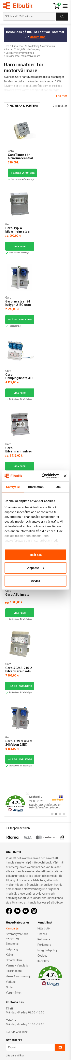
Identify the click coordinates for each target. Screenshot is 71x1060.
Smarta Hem (14, 960)
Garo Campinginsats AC (19, 376)
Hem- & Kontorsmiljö (18, 976)
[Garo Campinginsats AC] (20, 350)
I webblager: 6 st (15, 326)
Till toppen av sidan (18, 828)
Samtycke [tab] (13, 486)
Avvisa (35, 580)
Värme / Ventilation (18, 965)
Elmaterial (17, 46)
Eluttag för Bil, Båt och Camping (23, 49)
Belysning (12, 949)
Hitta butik (43, 928)
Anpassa (33, 567)
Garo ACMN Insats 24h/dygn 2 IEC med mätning (19, 744)
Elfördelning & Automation (40, 46)
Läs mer (61, 96)
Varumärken (13, 992)
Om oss (42, 934)
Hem (6, 46)
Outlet (10, 987)
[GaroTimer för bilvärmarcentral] (22, 131)
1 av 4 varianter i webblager (19, 253)
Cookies (42, 955)
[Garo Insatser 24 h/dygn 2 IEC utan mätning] (20, 277)
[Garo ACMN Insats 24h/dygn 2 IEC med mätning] (20, 717)
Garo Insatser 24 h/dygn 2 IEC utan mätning (18, 305)
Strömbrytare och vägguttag (17, 936)
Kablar (10, 954)
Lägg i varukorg (24, 173)
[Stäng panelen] (65, 475)
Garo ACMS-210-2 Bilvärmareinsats (18, 669)
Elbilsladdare (14, 970)
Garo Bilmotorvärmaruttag (20, 53)
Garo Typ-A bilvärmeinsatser (18, 230)
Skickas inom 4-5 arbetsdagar (22, 179)
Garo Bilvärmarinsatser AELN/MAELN (18, 451)
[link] (35, 803)
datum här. (38, 37)
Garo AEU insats (17, 594)
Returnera (43, 939)
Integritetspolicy (47, 950)
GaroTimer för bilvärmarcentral (20, 156)
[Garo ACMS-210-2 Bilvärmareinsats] (20, 644)
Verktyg (11, 981)
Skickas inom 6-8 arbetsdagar (20, 399)
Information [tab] (35, 486)
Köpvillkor (43, 961)
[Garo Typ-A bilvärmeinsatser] (20, 204)
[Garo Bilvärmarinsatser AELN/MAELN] (20, 424)
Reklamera (44, 944)
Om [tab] (58, 486)
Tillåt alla (35, 554)
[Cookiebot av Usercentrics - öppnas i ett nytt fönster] (43, 475)
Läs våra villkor (15, 1055)
